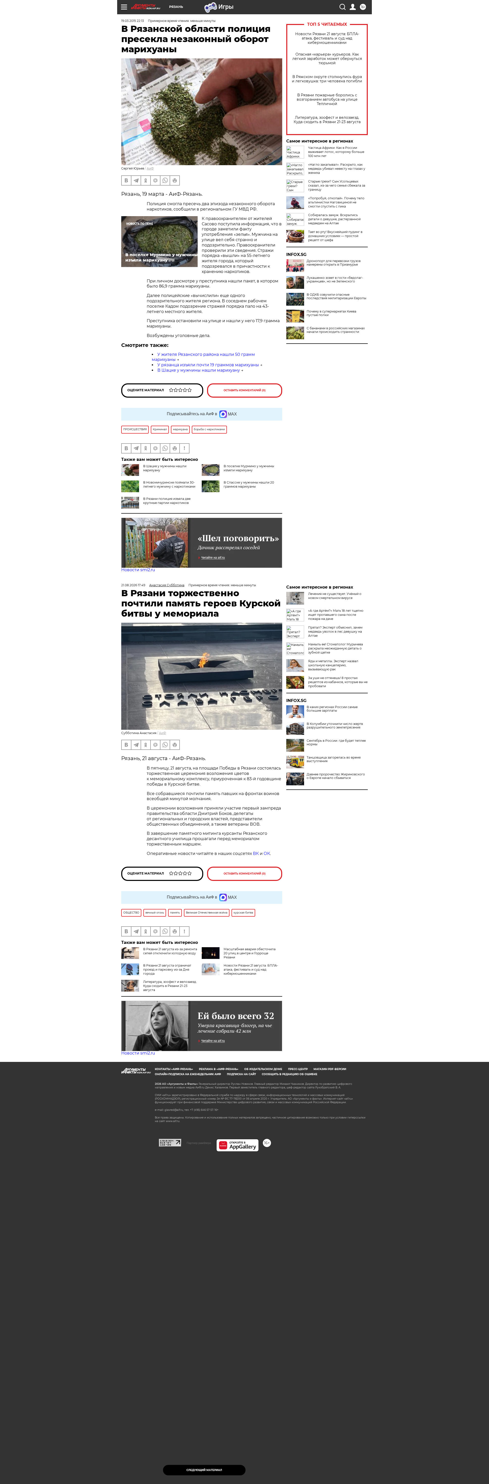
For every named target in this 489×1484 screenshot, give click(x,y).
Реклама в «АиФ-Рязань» (218, 1069)
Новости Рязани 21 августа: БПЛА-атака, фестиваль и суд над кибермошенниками (327, 38)
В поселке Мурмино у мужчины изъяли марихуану (249, 468)
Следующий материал (204, 1470)
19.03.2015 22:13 (132, 21)
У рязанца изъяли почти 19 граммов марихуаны (208, 364)
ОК (267, 853)
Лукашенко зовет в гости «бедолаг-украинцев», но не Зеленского (335, 279)
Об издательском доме (263, 1069)
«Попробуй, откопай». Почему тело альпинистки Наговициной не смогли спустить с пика (336, 202)
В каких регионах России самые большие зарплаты (332, 708)
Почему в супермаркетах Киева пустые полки (331, 313)
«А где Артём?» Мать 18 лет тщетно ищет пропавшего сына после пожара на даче (335, 615)
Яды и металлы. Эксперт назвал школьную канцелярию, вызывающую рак (333, 665)
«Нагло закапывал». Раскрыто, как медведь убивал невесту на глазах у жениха (336, 169)
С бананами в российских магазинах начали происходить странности (336, 330)
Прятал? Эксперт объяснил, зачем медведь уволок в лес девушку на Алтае (335, 631)
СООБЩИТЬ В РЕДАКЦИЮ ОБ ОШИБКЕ (289, 1074)
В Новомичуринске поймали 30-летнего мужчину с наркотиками (169, 484)
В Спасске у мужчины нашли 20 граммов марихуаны (249, 484)
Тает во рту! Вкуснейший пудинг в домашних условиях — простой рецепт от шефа (335, 236)
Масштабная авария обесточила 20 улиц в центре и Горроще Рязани (250, 953)
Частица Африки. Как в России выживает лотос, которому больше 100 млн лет (336, 152)
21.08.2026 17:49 (133, 585)
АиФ (150, 168)
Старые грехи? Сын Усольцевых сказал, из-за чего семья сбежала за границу (336, 185)
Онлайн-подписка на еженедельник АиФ (188, 1074)
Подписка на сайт (241, 1074)
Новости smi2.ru (138, 569)
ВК (256, 853)
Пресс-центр (298, 1069)
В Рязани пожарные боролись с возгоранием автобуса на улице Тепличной (327, 99)
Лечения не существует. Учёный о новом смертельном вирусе (334, 596)
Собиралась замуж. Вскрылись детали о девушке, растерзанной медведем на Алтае (334, 219)
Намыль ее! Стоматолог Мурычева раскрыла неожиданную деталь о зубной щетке (335, 648)
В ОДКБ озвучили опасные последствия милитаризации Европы (336, 296)
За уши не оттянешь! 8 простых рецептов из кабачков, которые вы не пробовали (338, 682)
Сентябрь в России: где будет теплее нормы (336, 742)
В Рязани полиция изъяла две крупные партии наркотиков (167, 501)
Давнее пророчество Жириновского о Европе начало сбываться (336, 776)
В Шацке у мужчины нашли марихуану (198, 370)
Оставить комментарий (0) (245, 390)
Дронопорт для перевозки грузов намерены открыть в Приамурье (334, 262)
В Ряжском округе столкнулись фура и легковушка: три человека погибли (327, 79)
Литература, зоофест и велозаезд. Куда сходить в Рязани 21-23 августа (327, 119)
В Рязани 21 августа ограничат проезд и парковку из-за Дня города (167, 969)
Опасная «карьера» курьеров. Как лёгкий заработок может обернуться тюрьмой (327, 58)
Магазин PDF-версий (330, 1069)
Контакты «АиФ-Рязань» (174, 1069)
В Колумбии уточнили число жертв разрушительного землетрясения (335, 725)
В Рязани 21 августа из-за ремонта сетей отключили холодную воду (170, 951)
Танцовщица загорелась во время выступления (334, 759)
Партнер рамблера (199, 1142)
